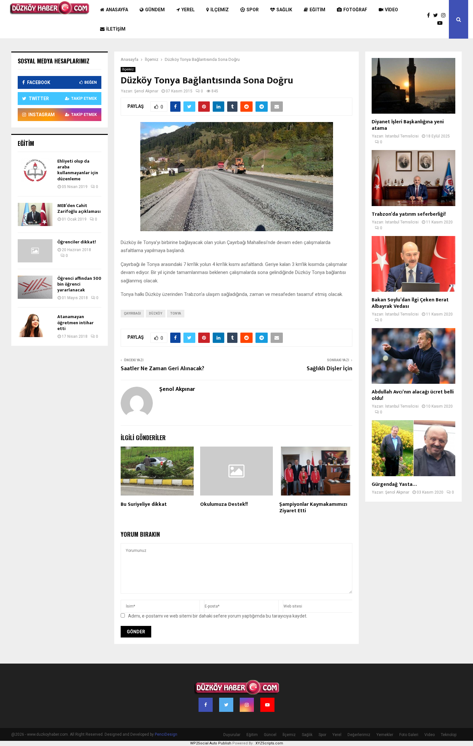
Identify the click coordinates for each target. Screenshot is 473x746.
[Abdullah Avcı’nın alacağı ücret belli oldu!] (413, 356)
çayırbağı (132, 313)
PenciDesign (166, 734)
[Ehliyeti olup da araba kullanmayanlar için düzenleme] (35, 170)
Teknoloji (449, 734)
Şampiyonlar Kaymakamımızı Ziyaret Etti (313, 507)
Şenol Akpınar (146, 91)
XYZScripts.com (269, 743)
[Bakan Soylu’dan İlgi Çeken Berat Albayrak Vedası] (413, 264)
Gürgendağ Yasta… (394, 484)
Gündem (155, 9)
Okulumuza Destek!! (224, 504)
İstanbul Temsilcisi (402, 136)
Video (391, 9)
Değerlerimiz (359, 734)
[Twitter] (437, 15)
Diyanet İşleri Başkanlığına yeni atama (408, 125)
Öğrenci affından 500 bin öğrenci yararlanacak (79, 284)
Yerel (188, 9)
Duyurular (231, 734)
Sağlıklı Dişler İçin (329, 368)
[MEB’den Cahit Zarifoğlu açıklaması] (35, 214)
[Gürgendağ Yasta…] (413, 448)
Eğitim (317, 9)
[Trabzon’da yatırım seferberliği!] (413, 178)
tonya (175, 313)
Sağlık (284, 9)
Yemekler (384, 734)
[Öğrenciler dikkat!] (35, 250)
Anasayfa (117, 9)
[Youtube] (441, 23)
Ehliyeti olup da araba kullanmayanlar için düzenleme (77, 170)
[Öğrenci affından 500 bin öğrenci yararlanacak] (35, 287)
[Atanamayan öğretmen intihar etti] (35, 325)
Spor (252, 9)
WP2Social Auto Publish (210, 743)
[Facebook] (430, 15)
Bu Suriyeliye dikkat (144, 504)
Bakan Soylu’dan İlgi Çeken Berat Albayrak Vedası (410, 303)
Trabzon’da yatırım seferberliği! (409, 214)
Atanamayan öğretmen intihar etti (75, 322)
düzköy (155, 313)
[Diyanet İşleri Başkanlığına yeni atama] (413, 86)
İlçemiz (219, 9)
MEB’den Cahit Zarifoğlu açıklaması (79, 208)
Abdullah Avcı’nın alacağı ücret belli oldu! (413, 395)
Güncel (270, 734)
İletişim (115, 29)
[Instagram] (445, 15)
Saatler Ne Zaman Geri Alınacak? (162, 368)
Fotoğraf (355, 9)
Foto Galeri (408, 734)
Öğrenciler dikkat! (76, 242)
